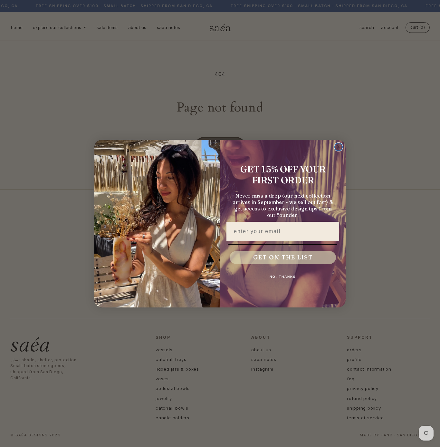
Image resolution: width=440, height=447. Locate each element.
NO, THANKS (283, 276)
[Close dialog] (338, 147)
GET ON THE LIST (283, 257)
